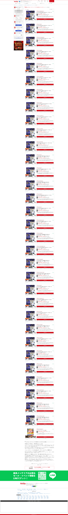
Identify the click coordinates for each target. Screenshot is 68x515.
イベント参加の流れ (26, 3)
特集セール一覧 (30, 490)
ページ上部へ (39, 464)
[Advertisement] (34, 507)
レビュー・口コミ (34, 3)
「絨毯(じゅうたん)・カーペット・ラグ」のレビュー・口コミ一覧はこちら (39, 463)
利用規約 (35, 489)
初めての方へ (51, 1)
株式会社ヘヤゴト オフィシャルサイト (22, 492)
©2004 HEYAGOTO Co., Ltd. (34, 514)
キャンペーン (25, 490)
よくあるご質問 (50, 3)
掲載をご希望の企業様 (29, 489)
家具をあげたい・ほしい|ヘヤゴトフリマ (44, 493)
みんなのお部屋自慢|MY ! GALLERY (33, 493)
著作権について (46, 489)
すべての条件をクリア (18, 37)
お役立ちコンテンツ (42, 3)
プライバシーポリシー (40, 489)
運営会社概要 (24, 489)
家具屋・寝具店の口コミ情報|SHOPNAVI (23, 493)
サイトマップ (34, 490)
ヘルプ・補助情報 (20, 490)
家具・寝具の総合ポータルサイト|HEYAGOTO (34, 492)
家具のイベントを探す (17, 3)
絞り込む (18, 13)
